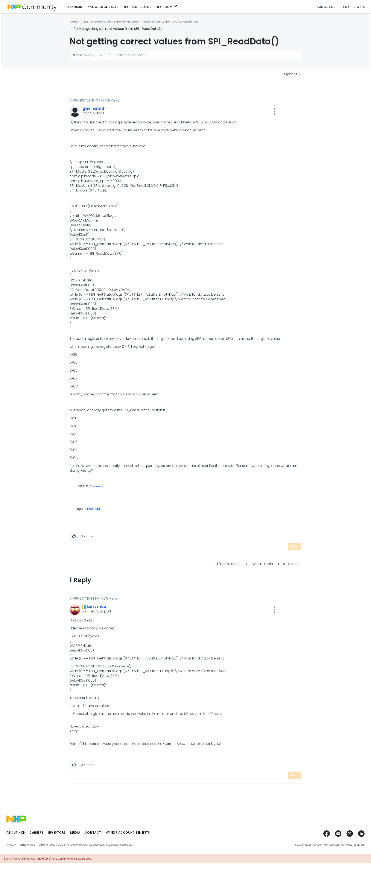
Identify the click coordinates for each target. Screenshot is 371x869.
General (96, 486)
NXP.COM (165, 7)
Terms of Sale (46, 844)
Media (75, 832)
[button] (274, 111)
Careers (36, 832)
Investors (57, 832)
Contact (93, 832)
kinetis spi (92, 509)
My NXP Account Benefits (127, 832)
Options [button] (290, 74)
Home (74, 22)
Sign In (360, 7)
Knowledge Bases (103, 7)
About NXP (15, 832)
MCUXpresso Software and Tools (111, 22)
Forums (75, 7)
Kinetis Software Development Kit (170, 22)
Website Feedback (120, 844)
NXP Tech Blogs (138, 7)
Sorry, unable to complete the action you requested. (48, 858)
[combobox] (203, 55)
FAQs (345, 7)
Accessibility (97, 844)
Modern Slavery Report (72, 844)
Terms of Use (26, 844)
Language (326, 7)
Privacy (11, 844)
